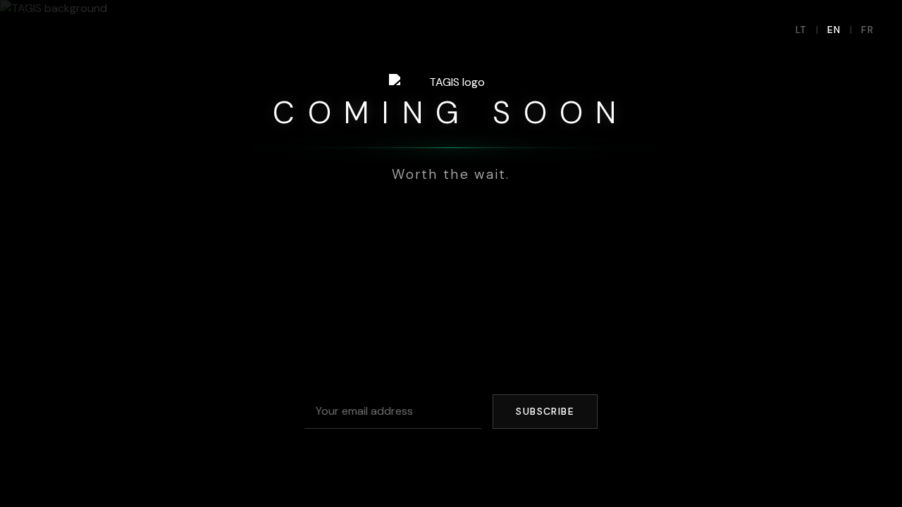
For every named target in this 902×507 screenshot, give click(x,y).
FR (867, 29)
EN (834, 29)
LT (802, 29)
